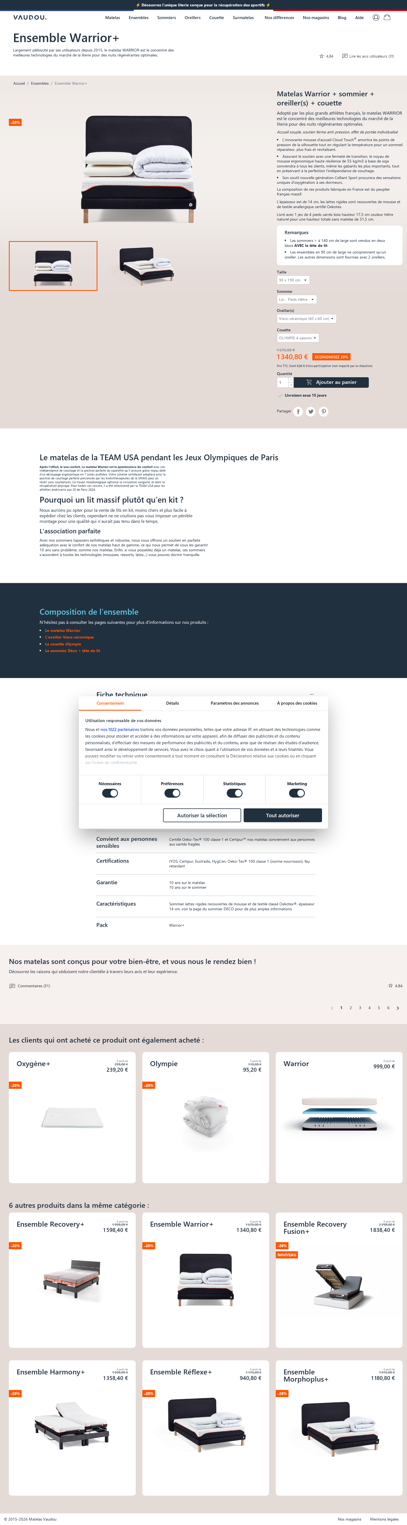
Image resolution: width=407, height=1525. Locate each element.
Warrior (296, 1063)
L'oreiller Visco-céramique (69, 637)
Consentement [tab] (110, 703)
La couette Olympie (63, 644)
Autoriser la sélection (202, 814)
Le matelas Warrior (63, 630)
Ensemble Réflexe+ (181, 1371)
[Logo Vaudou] (30, 17)
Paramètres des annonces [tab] (235, 703)
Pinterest (323, 412)
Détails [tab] (172, 703)
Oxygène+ (34, 1063)
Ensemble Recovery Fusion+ (315, 1227)
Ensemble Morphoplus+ (306, 1375)
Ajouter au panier (331, 382)
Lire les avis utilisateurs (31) (371, 56)
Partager (298, 412)
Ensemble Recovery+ (51, 1224)
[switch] (172, 793)
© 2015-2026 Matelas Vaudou (30, 1519)
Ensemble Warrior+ (182, 1224)
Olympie (164, 1063)
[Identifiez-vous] (376, 17)
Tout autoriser (282, 814)
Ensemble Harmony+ (51, 1371)
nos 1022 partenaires (120, 729)
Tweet (311, 412)
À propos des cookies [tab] (297, 703)
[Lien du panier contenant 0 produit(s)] (387, 17)
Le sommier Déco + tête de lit (72, 650)
